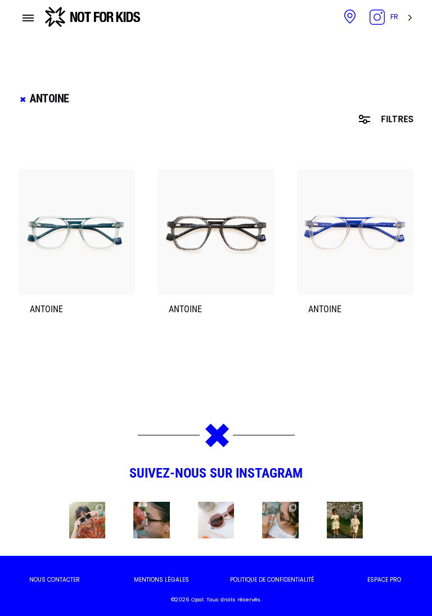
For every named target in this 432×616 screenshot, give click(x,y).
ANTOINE (46, 309)
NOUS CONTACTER (54, 579)
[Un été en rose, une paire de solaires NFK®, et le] (216, 520)
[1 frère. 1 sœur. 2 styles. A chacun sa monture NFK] (87, 520)
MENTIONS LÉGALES (161, 579)
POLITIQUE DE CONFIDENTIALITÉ (272, 579)
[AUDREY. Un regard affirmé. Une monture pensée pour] (151, 520)
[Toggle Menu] (28, 18)
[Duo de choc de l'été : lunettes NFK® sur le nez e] (345, 520)
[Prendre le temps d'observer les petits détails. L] (280, 520)
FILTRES (396, 119)
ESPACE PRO (384, 579)
